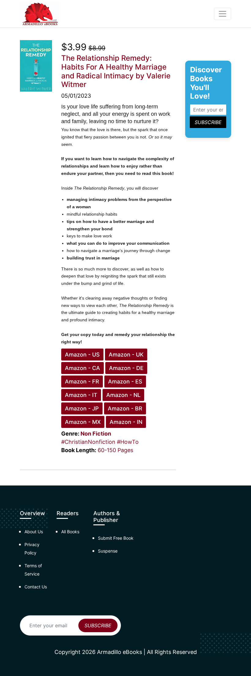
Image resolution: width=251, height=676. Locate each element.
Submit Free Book (115, 538)
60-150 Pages (115, 450)
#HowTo (128, 442)
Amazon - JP (82, 408)
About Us (33, 531)
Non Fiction (96, 433)
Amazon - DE (126, 368)
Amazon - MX (83, 422)
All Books (70, 531)
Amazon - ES (125, 381)
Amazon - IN (126, 422)
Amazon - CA (82, 368)
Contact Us (35, 586)
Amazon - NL (123, 395)
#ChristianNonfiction (88, 442)
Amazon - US (82, 354)
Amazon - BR (125, 408)
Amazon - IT (81, 395)
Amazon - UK (126, 354)
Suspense (108, 550)
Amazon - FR (82, 381)
